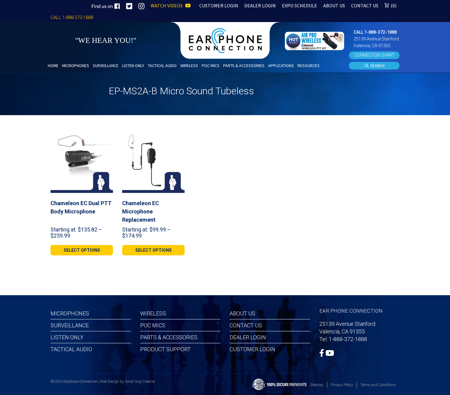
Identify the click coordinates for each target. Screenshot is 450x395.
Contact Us (246, 325)
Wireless (153, 313)
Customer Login (252, 349)
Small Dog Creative (140, 381)
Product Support (165, 349)
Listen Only (67, 337)
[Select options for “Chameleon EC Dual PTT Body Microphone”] (106, 137)
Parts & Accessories (168, 337)
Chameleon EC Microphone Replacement (140, 211)
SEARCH (376, 65)
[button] (315, 40)
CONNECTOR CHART (374, 55)
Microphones (70, 313)
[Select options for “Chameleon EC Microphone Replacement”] (178, 137)
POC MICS (152, 325)
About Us (242, 313)
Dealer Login (248, 337)
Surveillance (70, 325)
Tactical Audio (71, 349)
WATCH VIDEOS (167, 5)
